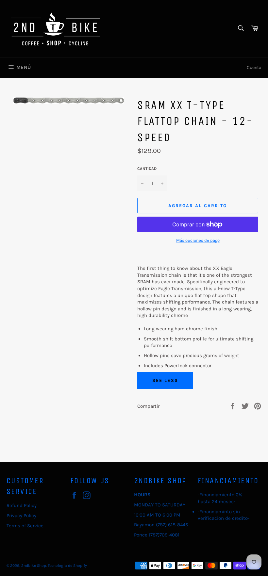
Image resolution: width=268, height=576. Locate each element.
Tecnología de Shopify (67, 565)
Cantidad (147, 168)
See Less (165, 380)
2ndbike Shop (33, 565)
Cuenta (254, 67)
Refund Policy (22, 505)
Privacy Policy (21, 515)
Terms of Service (25, 526)
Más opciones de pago (198, 240)
